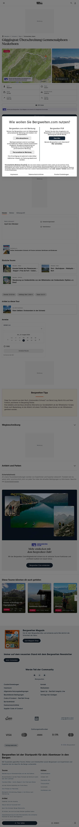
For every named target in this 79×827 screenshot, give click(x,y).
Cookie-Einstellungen (61, 174)
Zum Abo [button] (57, 138)
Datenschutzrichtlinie (36, 174)
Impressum (14, 174)
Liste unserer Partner (59, 169)
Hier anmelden (57, 144)
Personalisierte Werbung (22, 152)
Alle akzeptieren (22, 138)
